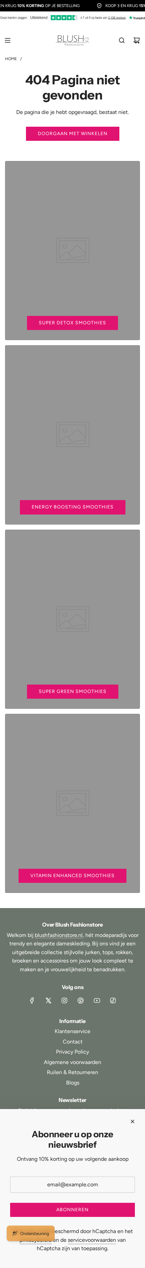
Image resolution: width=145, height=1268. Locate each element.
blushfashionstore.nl (59, 935)
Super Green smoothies (73, 691)
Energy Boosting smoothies (73, 507)
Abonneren (72, 1210)
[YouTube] (96, 1000)
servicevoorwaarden (92, 1240)
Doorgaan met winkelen (73, 133)
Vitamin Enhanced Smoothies (72, 875)
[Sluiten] (132, 1121)
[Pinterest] (80, 1000)
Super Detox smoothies (72, 323)
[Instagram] (64, 1000)
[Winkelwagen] (136, 40)
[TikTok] (113, 1000)
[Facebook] (32, 1000)
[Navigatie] (7, 40)
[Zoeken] (121, 40)
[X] (48, 1000)
